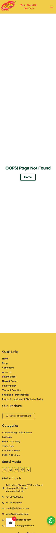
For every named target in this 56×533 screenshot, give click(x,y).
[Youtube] (16, 469)
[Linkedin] (10, 469)
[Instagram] (28, 469)
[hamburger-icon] (51, 7)
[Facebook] (22, 469)
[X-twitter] (4, 469)
